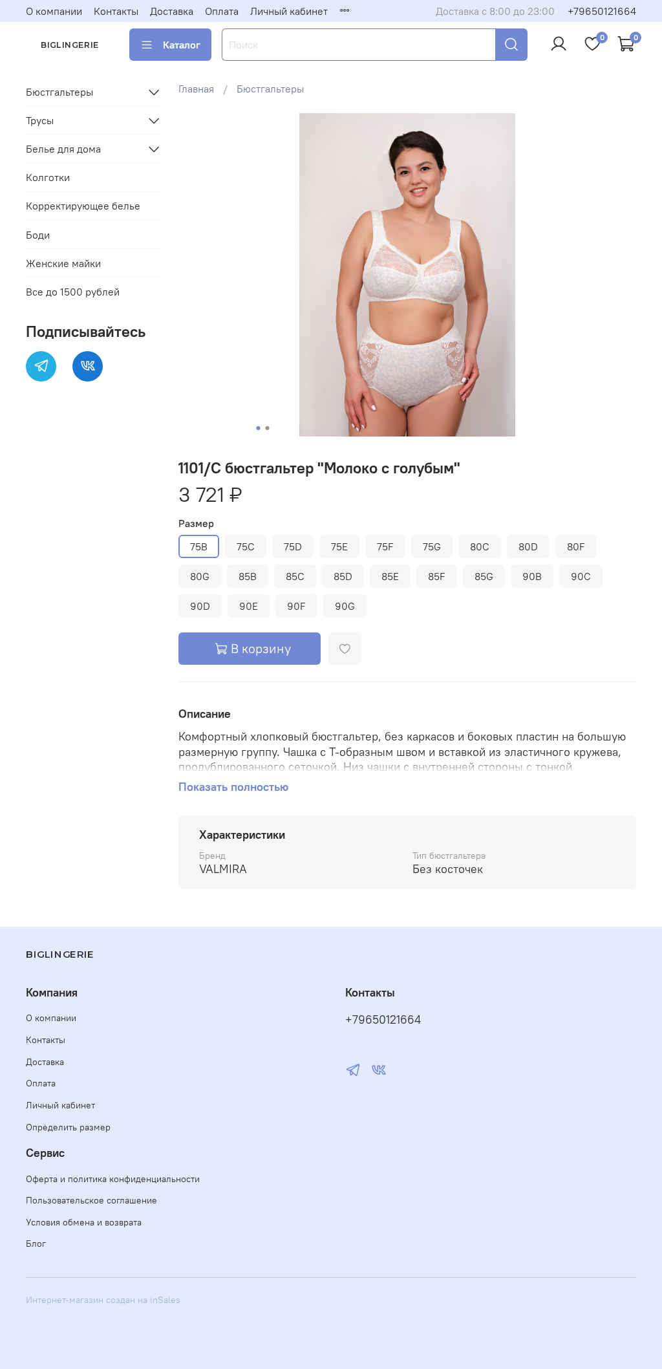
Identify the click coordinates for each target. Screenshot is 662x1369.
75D (293, 546)
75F (385, 546)
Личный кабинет (289, 11)
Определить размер (68, 1127)
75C (246, 546)
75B (199, 546)
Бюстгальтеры (270, 88)
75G (432, 546)
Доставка (171, 11)
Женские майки (63, 263)
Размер (196, 523)
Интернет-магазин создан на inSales (103, 1300)
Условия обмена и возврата (84, 1222)
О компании (54, 11)
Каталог (181, 44)
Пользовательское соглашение (91, 1200)
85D (343, 576)
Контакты (116, 11)
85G (484, 576)
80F (576, 546)
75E (339, 546)
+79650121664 (602, 11)
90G (345, 605)
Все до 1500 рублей (73, 291)
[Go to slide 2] (267, 428)
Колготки (48, 177)
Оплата (222, 11)
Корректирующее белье (83, 205)
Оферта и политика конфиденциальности (113, 1179)
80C (479, 546)
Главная (196, 88)
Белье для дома (63, 148)
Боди (38, 234)
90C (581, 576)
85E (390, 576)
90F (296, 605)
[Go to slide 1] (258, 428)
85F (436, 576)
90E (248, 605)
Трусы (40, 120)
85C (295, 576)
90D (200, 605)
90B (532, 576)
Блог (36, 1243)
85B (248, 576)
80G (199, 576)
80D (528, 546)
